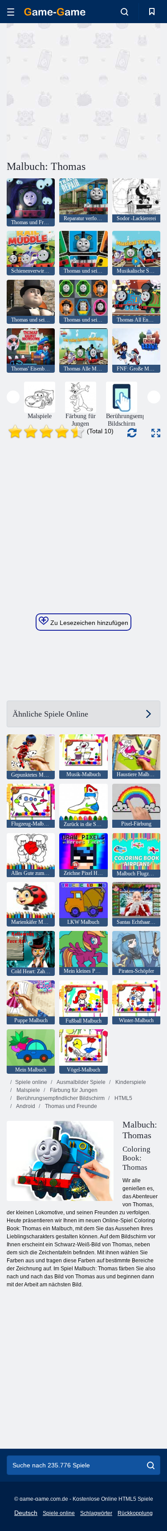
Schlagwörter (96, 1513)
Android (25, 1106)
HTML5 (122, 1098)
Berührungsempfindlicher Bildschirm (60, 1098)
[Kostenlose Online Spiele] (55, 12)
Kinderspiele (130, 1082)
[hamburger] (11, 11)
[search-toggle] (124, 11)
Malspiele (27, 1090)
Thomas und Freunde (70, 1106)
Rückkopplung (135, 1513)
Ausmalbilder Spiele (81, 1082)
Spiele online (31, 1082)
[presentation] (13, 397)
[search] (150, 1465)
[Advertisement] (82, 90)
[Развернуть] (155, 433)
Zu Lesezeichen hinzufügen (88, 622)
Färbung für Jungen (73, 1090)
